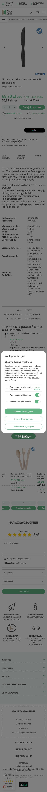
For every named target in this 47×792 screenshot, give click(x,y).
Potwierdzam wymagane (23, 427)
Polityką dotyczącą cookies (27, 368)
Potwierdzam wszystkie (23, 411)
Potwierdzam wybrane (23, 419)
